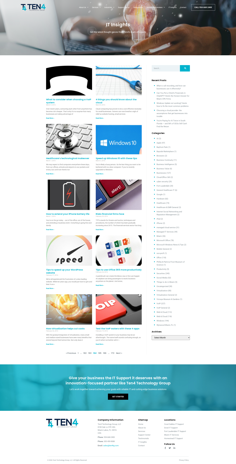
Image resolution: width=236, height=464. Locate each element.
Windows (160, 321)
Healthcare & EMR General (167, 207)
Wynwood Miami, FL (165, 325)
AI (157, 138)
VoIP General (162, 308)
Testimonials (138, 7)
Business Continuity (165, 160)
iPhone (159, 223)
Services (95, 7)
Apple (159, 143)
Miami (159, 236)
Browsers (160, 156)
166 (104, 353)
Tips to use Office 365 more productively (119, 269)
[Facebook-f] (165, 448)
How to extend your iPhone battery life (67, 213)
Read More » (50, 118)
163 (89, 353)
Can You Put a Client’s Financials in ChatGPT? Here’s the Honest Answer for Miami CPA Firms (173, 96)
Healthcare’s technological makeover (67, 158)
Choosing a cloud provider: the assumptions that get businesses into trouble (172, 113)
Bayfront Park (162, 147)
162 (85, 353)
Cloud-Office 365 (163, 177)
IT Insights (173, 7)
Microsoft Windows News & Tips (170, 245)
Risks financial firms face (110, 213)
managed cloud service (166, 227)
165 (99, 353)
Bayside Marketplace (165, 151)
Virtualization (162, 291)
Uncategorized (162, 286)
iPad (158, 219)
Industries (108, 7)
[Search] (185, 68)
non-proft (160, 253)
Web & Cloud (162, 312)
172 (112, 353)
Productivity (161, 269)
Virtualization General (165, 295)
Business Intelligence (165, 164)
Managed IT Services (165, 232)
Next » (119, 353)
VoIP (159, 303)
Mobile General (163, 249)
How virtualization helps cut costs (65, 328)
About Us (82, 7)
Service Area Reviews (154, 7)
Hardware (160, 199)
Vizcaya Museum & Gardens (168, 299)
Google (159, 194)
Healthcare (161, 203)
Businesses (161, 173)
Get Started (118, 397)
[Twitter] (170, 448)
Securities (161, 273)
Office (159, 258)
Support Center (124, 7)
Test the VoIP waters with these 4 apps (117, 328)
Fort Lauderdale (163, 186)
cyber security (162, 181)
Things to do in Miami (166, 282)
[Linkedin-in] (174, 448)
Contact (183, 7)
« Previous (71, 353)
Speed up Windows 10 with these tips (116, 158)
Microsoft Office (163, 240)
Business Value (163, 169)
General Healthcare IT (165, 190)
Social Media (162, 278)
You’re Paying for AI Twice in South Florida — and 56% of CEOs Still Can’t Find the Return (172, 124)
